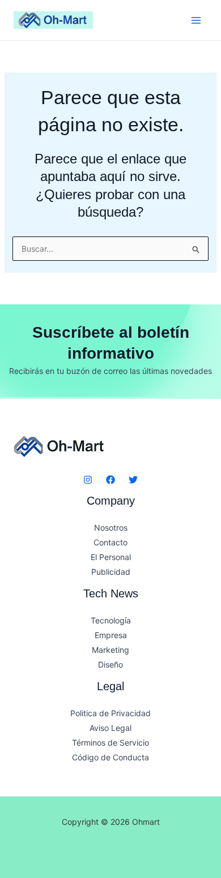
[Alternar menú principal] (195, 20)
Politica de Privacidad (110, 713)
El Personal (111, 557)
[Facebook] (110, 479)
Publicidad (110, 571)
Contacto (111, 542)
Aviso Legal (110, 728)
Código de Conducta (110, 757)
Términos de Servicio (110, 742)
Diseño (110, 664)
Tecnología (111, 620)
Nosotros (111, 527)
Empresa (111, 635)
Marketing (110, 650)
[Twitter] (133, 479)
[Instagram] (87, 479)
